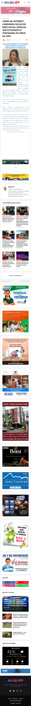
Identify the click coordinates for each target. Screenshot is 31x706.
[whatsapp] (20, 691)
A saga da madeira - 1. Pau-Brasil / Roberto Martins (20, 633)
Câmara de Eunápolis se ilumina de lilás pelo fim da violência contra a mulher (22, 264)
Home (9, 698)
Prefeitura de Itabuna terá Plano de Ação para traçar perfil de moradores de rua (8, 264)
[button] (2, 2)
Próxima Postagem (24, 281)
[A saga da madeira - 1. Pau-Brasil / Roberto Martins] (7, 635)
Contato (21, 698)
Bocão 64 (11, 187)
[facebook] (10, 691)
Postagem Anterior (6, 281)
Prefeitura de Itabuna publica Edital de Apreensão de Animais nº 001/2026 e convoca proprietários (22, 244)
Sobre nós (15, 698)
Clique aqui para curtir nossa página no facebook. (15, 131)
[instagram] (17, 691)
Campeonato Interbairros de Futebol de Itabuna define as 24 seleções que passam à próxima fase (20, 625)
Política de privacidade (15, 700)
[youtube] (13, 691)
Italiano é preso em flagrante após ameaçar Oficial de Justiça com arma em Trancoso (8, 219)
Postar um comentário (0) (15, 275)
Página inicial (5, 18)
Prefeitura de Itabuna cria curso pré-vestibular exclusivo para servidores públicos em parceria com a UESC (8, 244)
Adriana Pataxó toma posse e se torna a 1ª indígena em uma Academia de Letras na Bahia (20, 616)
